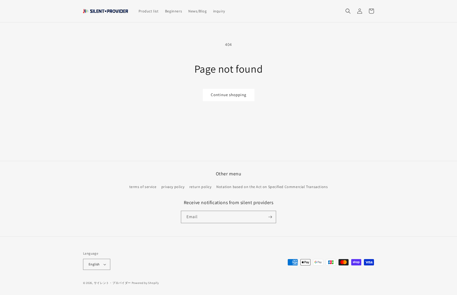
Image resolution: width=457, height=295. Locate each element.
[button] (348, 11)
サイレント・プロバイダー (112, 283)
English (94, 264)
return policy (200, 186)
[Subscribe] (270, 217)
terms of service (143, 186)
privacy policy (172, 186)
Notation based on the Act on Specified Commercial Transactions (272, 186)
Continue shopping (228, 94)
